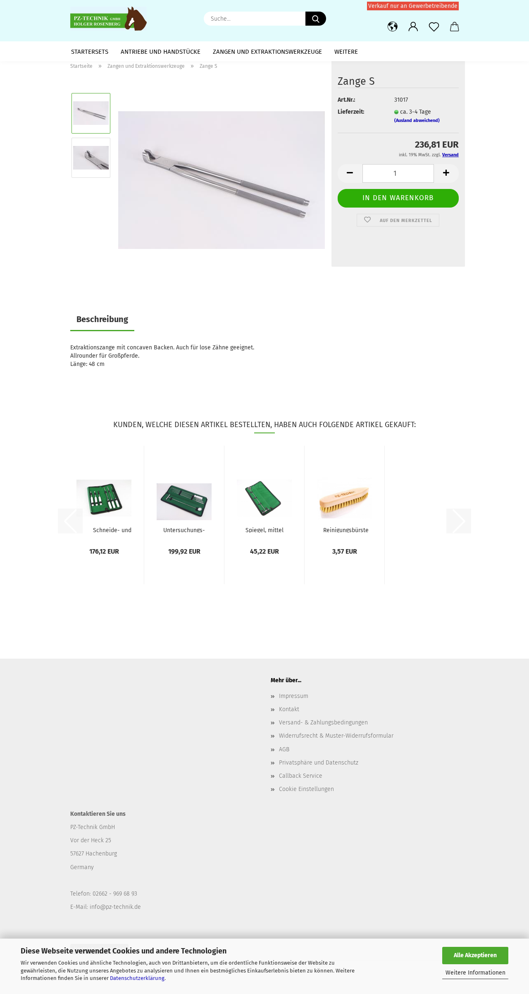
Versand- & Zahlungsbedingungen (323, 722)
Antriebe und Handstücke (160, 51)
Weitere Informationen (475, 972)
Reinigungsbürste (346, 530)
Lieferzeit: (351, 111)
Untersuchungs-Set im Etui (184, 530)
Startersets (89, 51)
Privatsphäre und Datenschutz (318, 762)
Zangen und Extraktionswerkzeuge (267, 51)
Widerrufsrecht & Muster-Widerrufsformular (336, 735)
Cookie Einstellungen (306, 789)
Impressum (293, 696)
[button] (392, 26)
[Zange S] (221, 179)
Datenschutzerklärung (137, 978)
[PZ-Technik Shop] (111, 18)
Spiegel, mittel (264, 530)
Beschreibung (102, 319)
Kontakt (289, 709)
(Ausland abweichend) (417, 120)
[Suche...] (315, 19)
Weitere (346, 51)
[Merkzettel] (434, 26)
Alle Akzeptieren (475, 955)
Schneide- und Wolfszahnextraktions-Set (112, 530)
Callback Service (300, 775)
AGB (284, 749)
